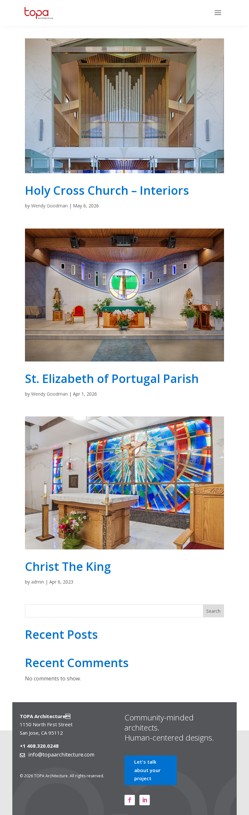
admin (37, 582)
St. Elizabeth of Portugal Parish (112, 379)
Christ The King (68, 566)
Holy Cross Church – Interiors (107, 190)
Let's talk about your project (147, 770)
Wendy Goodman (49, 206)
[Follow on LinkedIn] (144, 800)
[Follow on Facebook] (129, 800)
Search (213, 611)
